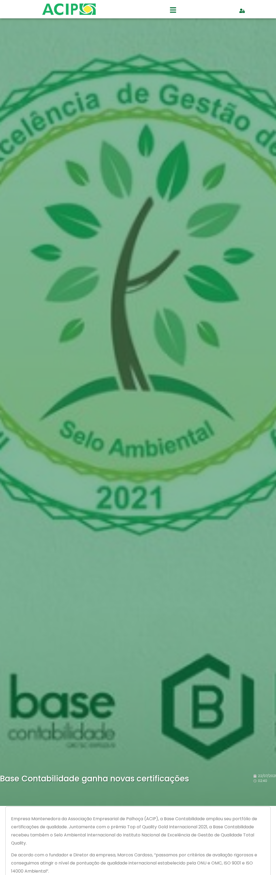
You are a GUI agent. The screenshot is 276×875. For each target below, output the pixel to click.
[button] (173, 10)
